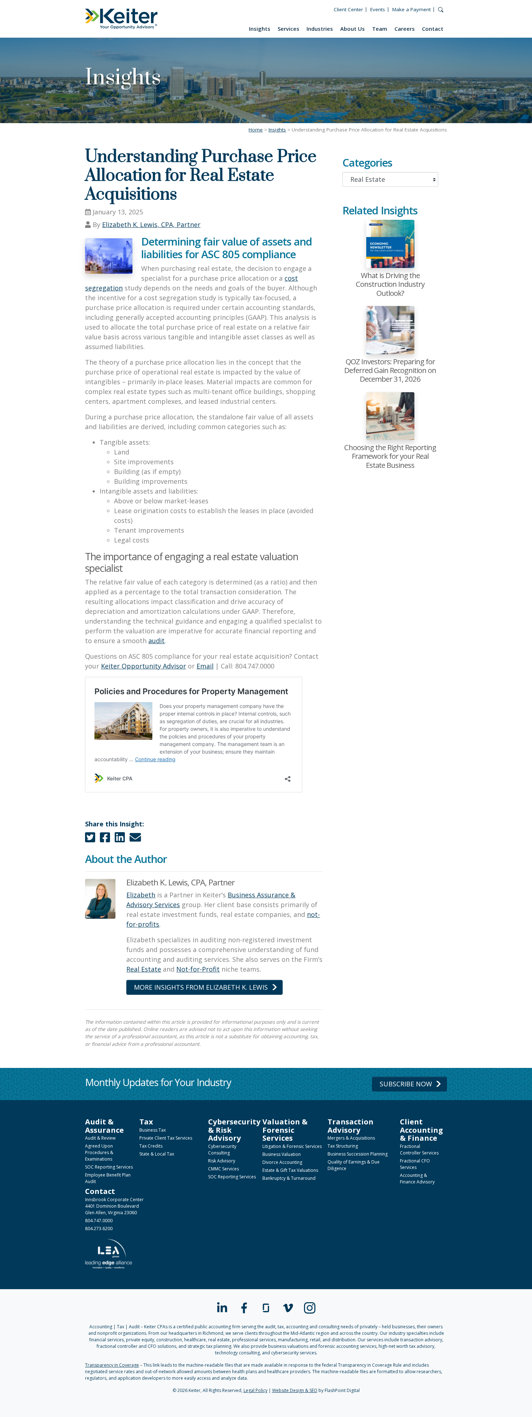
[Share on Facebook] (105, 839)
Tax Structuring (343, 1146)
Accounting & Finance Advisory (417, 1178)
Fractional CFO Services (415, 1164)
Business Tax (152, 1130)
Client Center (348, 9)
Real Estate (143, 969)
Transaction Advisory (350, 1125)
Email (205, 666)
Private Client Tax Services (165, 1138)
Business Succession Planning (358, 1154)
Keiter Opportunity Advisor (143, 666)
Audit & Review (100, 1138)
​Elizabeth (140, 894)
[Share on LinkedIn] (120, 839)
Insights (259, 28)
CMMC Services (223, 1169)
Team (379, 28)
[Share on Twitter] (90, 839)
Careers (404, 28)
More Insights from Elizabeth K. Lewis (201, 987)
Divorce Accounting (282, 1162)
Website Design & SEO (294, 1390)
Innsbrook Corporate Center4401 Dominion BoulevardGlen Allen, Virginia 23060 (114, 1206)
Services (288, 28)
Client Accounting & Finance (421, 1129)
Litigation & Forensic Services (292, 1146)
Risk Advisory (221, 1161)
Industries (320, 28)
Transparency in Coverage (112, 1365)
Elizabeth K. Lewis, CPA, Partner (151, 224)
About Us (352, 28)
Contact (432, 28)
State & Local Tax (156, 1154)
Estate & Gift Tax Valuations (290, 1170)
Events (377, 9)
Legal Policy (255, 1390)
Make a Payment (411, 9)
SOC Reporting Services (109, 1167)
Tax (146, 1121)
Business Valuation (281, 1154)
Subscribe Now (406, 1083)
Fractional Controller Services (419, 1149)
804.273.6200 (99, 1228)
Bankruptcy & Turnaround (289, 1178)
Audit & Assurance (104, 1125)
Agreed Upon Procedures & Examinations (99, 1152)
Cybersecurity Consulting (222, 1149)
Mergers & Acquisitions (351, 1138)
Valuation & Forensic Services (285, 1129)
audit (156, 640)
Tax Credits (150, 1146)
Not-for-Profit (198, 969)
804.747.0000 (99, 1220)
